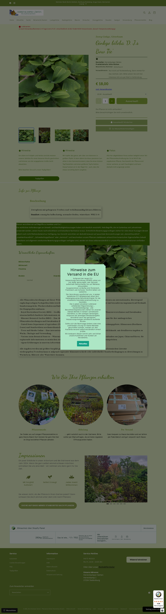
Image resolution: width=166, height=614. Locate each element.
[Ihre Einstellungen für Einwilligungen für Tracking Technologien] (162, 610)
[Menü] (162, 591)
